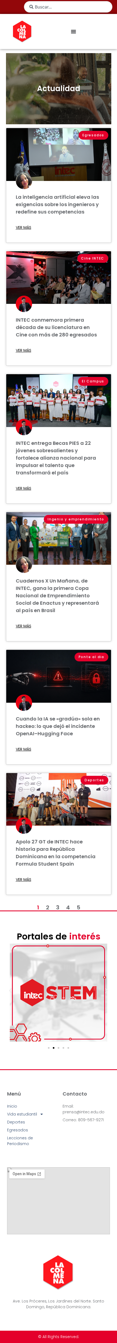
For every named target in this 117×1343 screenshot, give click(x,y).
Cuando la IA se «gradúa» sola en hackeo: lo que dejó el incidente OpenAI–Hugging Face (58, 726)
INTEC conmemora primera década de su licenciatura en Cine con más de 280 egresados (56, 327)
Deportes (16, 1122)
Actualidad (58, 88)
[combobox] (68, 7)
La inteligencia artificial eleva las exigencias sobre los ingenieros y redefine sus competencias (57, 204)
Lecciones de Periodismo (20, 1140)
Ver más (23, 227)
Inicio (12, 1106)
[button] (10, 990)
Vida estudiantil (22, 1114)
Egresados (17, 1130)
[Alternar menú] (73, 31)
